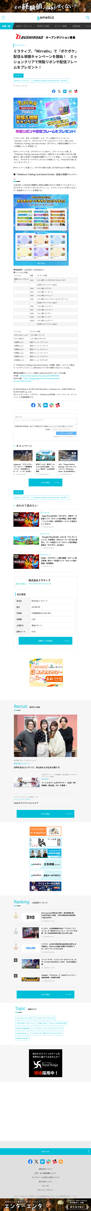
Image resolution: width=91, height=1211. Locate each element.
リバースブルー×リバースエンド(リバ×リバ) (47, 1028)
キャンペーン (20, 45)
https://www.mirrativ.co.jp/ (38, 583)
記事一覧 (6, 26)
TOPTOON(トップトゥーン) (25, 1023)
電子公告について (45, 1181)
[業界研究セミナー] (46, 673)
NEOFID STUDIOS (22, 1038)
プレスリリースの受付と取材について (45, 1177)
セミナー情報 (61, 26)
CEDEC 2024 (42, 1023)
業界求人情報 (43, 26)
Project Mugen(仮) (22, 1028)
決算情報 (76, 26)
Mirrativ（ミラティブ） (22, 81)
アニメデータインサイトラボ (45, 1018)
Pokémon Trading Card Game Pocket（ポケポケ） (51, 81)
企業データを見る (45, 640)
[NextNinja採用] (45, 1063)
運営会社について (45, 1169)
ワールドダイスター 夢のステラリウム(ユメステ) (45, 1033)
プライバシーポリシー (45, 1190)
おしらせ (45, 1185)
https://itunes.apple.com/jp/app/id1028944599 (39, 375)
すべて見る (45, 482)
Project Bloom (21, 1033)
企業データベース (24, 26)
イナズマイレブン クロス (24, 1018)
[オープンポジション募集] (45, 37)
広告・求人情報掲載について (45, 1173)
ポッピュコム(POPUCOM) (57, 1023)
